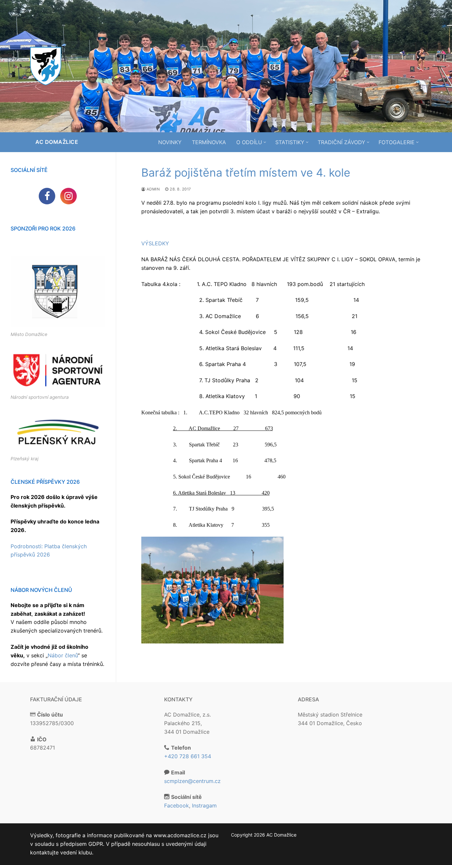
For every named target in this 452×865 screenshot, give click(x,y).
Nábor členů (63, 655)
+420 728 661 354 (187, 756)
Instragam (204, 805)
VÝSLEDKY (155, 243)
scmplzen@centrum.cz (192, 781)
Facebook (176, 805)
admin (152, 189)
